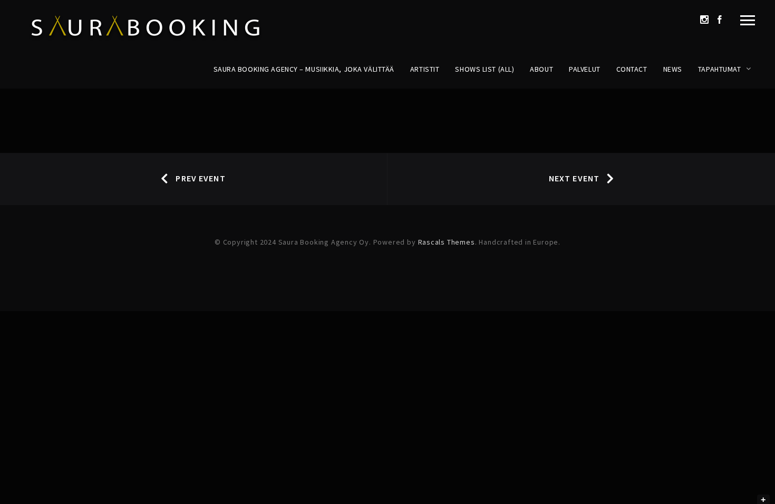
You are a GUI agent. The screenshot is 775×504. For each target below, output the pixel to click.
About (541, 69)
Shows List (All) (484, 69)
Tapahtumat (719, 69)
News (672, 69)
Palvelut (584, 69)
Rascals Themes (446, 242)
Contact (631, 69)
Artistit (424, 69)
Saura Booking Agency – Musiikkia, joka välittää (304, 69)
